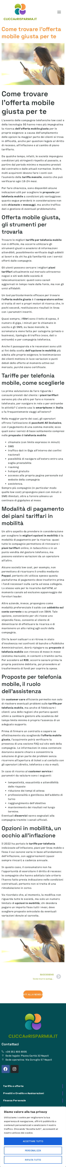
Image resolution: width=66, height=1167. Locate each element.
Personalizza (33, 1150)
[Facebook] (6, 1069)
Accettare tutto (33, 1141)
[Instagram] (15, 1069)
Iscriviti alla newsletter (33, 994)
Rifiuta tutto (33, 1159)
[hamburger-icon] (59, 12)
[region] (33, 1137)
